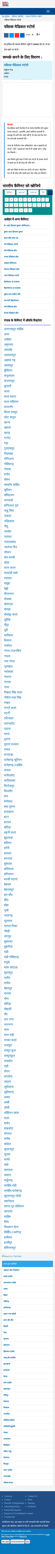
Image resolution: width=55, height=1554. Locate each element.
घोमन (7, 479)
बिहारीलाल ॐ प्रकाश (12, 288)
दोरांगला (8, 604)
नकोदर (8, 645)
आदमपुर (8, 365)
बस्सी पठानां (10, 879)
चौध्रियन (9, 495)
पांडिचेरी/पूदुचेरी (9, 1426)
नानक (7, 682)
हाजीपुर (8, 1242)
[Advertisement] (27, 99)
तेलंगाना (6, 1457)
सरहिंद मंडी (10, 1185)
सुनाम (7, 1154)
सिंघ (6, 1222)
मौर (6, 1014)
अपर (6, 334)
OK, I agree (5, 1541)
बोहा (6, 905)
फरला (7, 770)
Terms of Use (23, 1536)
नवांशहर (8, 671)
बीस (6, 900)
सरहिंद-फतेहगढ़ (13, 1190)
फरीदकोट (9, 775)
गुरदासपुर (9, 448)
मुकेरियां (8, 946)
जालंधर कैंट (10, 547)
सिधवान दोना (11, 1227)
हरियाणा (6, 1345)
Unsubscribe (9, 1517)
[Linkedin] (22, 35)
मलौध (7, 983)
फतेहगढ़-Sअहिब (13, 765)
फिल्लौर (8, 791)
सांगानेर (8, 1211)
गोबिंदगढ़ (9, 464)
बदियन (7, 843)
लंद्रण (7, 1081)
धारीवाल (8, 635)
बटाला (7, 822)
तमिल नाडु (7, 1451)
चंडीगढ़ (6, 1301)
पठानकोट (9, 723)
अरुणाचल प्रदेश (9, 1282)
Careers (7, 1499)
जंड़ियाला (9, 521)
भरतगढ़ (8, 915)
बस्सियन (9, 874)
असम (5, 1289)
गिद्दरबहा (8, 453)
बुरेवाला (8, 863)
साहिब (7, 1216)
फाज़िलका (9, 780)
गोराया (7, 469)
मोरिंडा (7, 1004)
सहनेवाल (9, 1201)
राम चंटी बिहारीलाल (11, 300)
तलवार (8, 578)
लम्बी (6, 1102)
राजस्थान (7, 1439)
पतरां (6, 734)
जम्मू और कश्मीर (9, 1357)
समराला (8, 1170)
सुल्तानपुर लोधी (12, 1196)
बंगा (6, 796)
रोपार (7, 1071)
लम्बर (7, 1097)
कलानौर (8, 407)
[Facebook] (6, 35)
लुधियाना (9, 1087)
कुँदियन (8, 370)
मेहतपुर (8, 988)
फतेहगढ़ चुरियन (13, 760)
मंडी (6, 952)
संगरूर (8, 1133)
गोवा (5, 1332)
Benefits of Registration (14, 1503)
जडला (7, 516)
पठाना (7, 728)
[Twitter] (11, 35)
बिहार (5, 1295)
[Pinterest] (17, 35)
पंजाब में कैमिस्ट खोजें (34, 16)
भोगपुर (7, 936)
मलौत (7, 978)
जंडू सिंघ (9, 510)
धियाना (7, 640)
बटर (6, 817)
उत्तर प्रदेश (7, 1470)
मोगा (6, 998)
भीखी (7, 931)
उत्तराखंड (7, 1476)
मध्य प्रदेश (7, 1382)
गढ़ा (6, 443)
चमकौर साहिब (11, 484)
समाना (7, 1175)
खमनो (7, 427)
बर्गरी (6, 848)
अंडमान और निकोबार (11, 1270)
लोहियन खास (11, 1112)
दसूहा (7, 583)
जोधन (7, 552)
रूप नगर (9, 1019)
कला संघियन (11, 401)
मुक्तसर (8, 941)
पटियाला (8, 718)
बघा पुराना (9, 806)
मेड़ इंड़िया (5, 16)
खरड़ (7, 432)
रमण (6, 1029)
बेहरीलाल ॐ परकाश (11, 282)
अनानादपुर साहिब (13, 329)
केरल (5, 1376)
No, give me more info (17, 1541)
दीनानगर (9, 593)
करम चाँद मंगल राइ (11, 238)
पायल (7, 749)
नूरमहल (8, 666)
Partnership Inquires (12, 1510)
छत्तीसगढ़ (7, 1307)
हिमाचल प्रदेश (8, 1351)
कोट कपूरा (10, 417)
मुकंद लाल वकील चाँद (12, 294)
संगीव (7, 1138)
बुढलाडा (8, 837)
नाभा (6, 687)
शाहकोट (8, 1128)
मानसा (7, 993)
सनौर (7, 1159)
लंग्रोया (8, 1076)
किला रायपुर (10, 412)
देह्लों (6, 588)
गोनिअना (9, 459)
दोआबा (7, 599)
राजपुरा (8, 1045)
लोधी (6, 1107)
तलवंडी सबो (10, 573)
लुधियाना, (9, 1092)
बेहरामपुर (9, 889)
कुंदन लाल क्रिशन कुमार (13, 232)
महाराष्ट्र (6, 1389)
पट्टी (7, 713)
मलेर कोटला (11, 967)
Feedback (32, 1506)
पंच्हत (7, 702)
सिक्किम (6, 1445)
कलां (6, 391)
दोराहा (7, 609)
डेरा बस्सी (9, 557)
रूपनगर (8, 1024)
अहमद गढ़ (9, 360)
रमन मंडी (9, 1035)
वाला (6, 1118)
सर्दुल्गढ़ (8, 1180)
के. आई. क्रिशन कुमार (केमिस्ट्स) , (17, 225)
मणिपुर (5, 1395)
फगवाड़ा (8, 754)
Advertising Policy (12, 1506)
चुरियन (8, 490)
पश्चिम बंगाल (8, 1482)
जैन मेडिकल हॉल (10, 250)
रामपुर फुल (10, 1050)
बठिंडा (7, 827)
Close (27, 1541)
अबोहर (7, 339)
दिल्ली (5, 1326)
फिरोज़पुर (9, 786)
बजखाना (9, 811)
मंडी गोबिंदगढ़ (11, 957)
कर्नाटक (6, 1370)
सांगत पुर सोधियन (14, 1206)
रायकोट (8, 1061)
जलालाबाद (10, 542)
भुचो (6, 910)
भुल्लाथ (8, 921)
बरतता (7, 853)
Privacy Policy (9, 1536)
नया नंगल (9, 661)
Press (30, 1499)
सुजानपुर (9, 1149)
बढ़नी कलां (10, 832)
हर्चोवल (8, 1237)
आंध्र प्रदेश (7, 1276)
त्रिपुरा (6, 1464)
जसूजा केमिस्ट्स (10, 263)
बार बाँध (8, 894)
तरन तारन (10, 567)
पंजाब (5, 1432)
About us (8, 1496)
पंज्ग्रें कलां (10, 708)
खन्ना (7, 422)
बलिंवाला (8, 869)
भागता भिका (10, 926)
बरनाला (8, 858)
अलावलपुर (10, 355)
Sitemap (31, 1503)
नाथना (7, 677)
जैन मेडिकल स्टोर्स (11, 244)
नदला (7, 656)
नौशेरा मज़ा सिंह (12, 697)
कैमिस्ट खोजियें (17, 16)
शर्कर (7, 1123)
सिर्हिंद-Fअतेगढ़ (12, 1232)
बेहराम (7, 884)
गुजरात (6, 1339)
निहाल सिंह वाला (13, 692)
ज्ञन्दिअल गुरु (11, 505)
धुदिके (7, 619)
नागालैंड (6, 1414)
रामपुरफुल (9, 1055)
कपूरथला (9, 375)
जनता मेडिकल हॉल (11, 257)
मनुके (7, 962)
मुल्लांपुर (8, 972)
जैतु (6, 526)
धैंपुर (6, 625)
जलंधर (8, 536)
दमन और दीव (8, 1320)
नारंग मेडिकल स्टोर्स (11, 275)
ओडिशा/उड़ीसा (9, 1420)
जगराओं (8, 500)
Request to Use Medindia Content (18, 1513)
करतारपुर (9, 381)
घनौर (7, 474)
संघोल (7, 1144)
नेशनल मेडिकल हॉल (11, 269)
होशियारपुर (10, 1247)
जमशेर (7, 531)
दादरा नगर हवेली (9, 1314)
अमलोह (8, 349)
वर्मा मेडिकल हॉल (10, 307)
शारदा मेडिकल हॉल (11, 313)
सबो (6, 1164)
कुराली (7, 386)
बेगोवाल (8, 801)
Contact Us (32, 1496)
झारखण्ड (6, 1364)
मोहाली (7, 1009)
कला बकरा (10, 396)
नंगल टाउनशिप (12, 650)
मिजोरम (6, 1407)
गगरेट (7, 438)
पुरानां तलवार (11, 744)
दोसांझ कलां (10, 614)
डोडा (6, 562)
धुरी (6, 630)
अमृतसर (8, 344)
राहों (6, 1066)
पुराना (7, 739)
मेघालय (6, 1401)
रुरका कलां (10, 1040)
